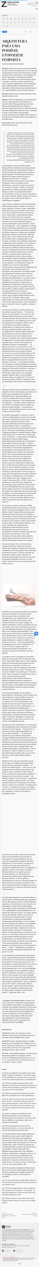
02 (7, 19)
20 (7, 26)
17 (30, 22)
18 (34, 22)
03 (11, 19)
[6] (3, 1126)
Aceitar (19, 1263)
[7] (3, 1134)
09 (34, 19)
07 (26, 19)
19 (3, 26)
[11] (3, 1198)
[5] (3, 1113)
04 (15, 19)
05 (18, 19)
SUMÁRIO (5, 15)
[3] (3, 1093)
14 (18, 22)
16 (26, 22)
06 (22, 19)
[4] (3, 1099)
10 (3, 22)
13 (15, 22)
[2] (3, 1083)
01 (3, 19)
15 (22, 22)
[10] (3, 1188)
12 (11, 22)
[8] (3, 1168)
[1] (3, 1073)
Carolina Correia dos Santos (13, 64)
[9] (3, 1180)
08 (30, 19)
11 (7, 22)
